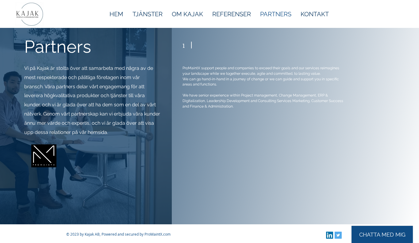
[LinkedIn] (329, 235)
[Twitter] (338, 235)
